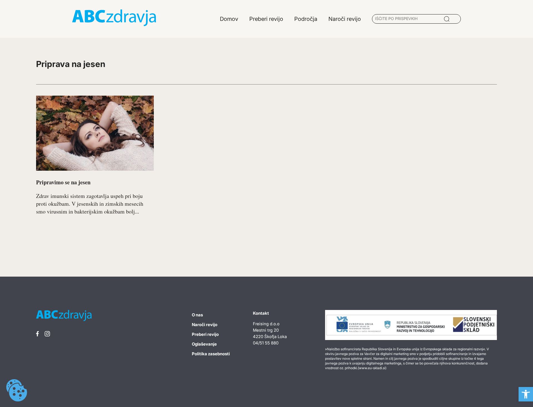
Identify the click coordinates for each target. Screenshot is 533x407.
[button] (526, 394)
